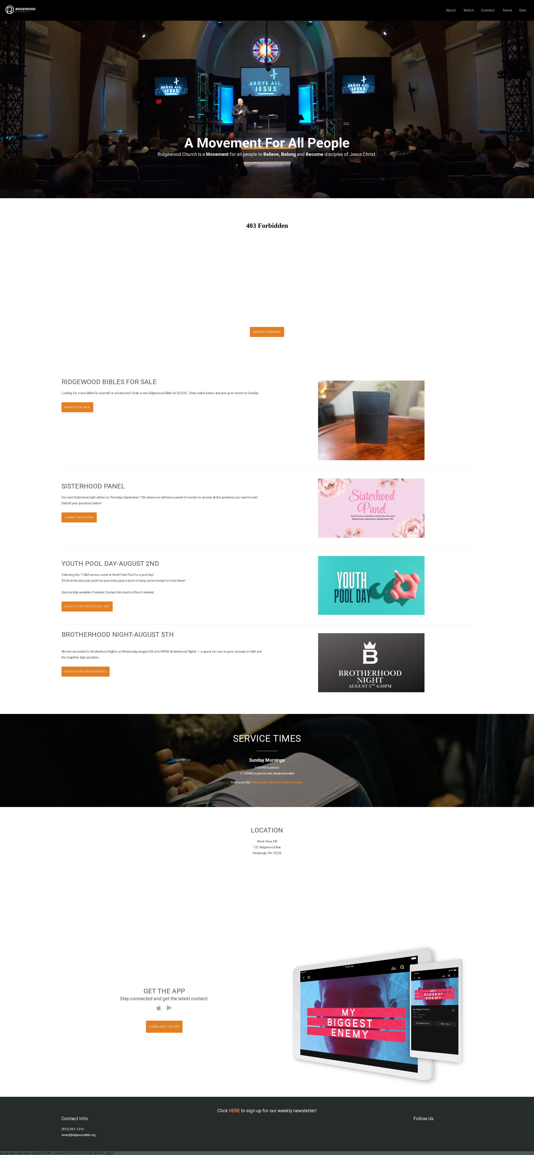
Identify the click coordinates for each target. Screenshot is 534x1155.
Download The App (164, 1026)
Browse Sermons (267, 331)
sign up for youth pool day (87, 606)
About (451, 10)
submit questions (79, 517)
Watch (469, 10)
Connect (488, 10)
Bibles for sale (77, 407)
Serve (507, 10)
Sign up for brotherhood (85, 671)
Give (522, 10)
